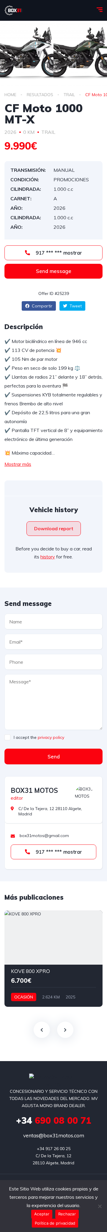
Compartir (41, 306)
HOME (10, 94)
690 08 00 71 (53, 1120)
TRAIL (69, 94)
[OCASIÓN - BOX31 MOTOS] (13, 10)
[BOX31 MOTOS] (84, 794)
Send (54, 756)
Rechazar (67, 1214)
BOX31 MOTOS (34, 790)
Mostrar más (17, 464)
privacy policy (51, 737)
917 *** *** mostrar (58, 253)
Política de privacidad (55, 1223)
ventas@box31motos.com (53, 1135)
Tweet (75, 306)
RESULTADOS (40, 94)
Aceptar (41, 1214)
